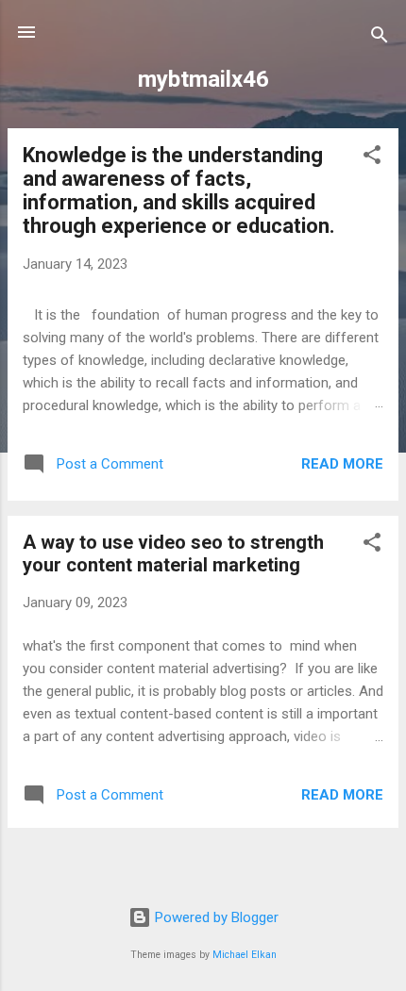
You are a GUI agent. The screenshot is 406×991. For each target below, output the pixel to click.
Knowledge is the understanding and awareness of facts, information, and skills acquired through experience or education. (179, 190)
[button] (372, 158)
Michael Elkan (244, 955)
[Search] (379, 38)
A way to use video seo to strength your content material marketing (173, 553)
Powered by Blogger (215, 917)
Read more (342, 463)
